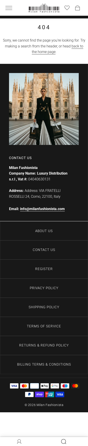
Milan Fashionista (50, 405)
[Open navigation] (10, 7)
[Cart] (78, 8)
